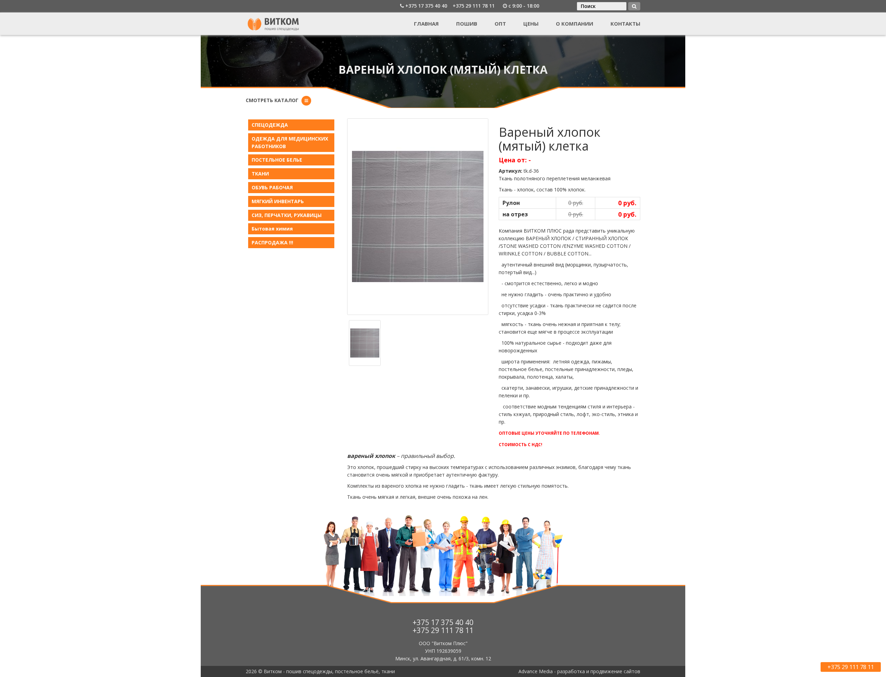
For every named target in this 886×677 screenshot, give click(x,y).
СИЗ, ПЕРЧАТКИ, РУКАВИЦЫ (287, 215)
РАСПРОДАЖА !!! (272, 242)
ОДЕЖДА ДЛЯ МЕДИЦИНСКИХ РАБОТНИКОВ (290, 142)
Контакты (625, 23)
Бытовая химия (272, 228)
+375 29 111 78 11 (474, 5)
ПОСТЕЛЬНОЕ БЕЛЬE (277, 159)
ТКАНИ (260, 173)
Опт (500, 23)
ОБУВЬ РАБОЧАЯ (272, 187)
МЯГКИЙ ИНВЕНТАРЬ (278, 201)
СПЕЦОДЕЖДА (270, 124)
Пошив (466, 23)
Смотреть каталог (272, 100)
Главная (426, 23)
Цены (531, 23)
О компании (574, 23)
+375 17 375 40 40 (426, 5)
